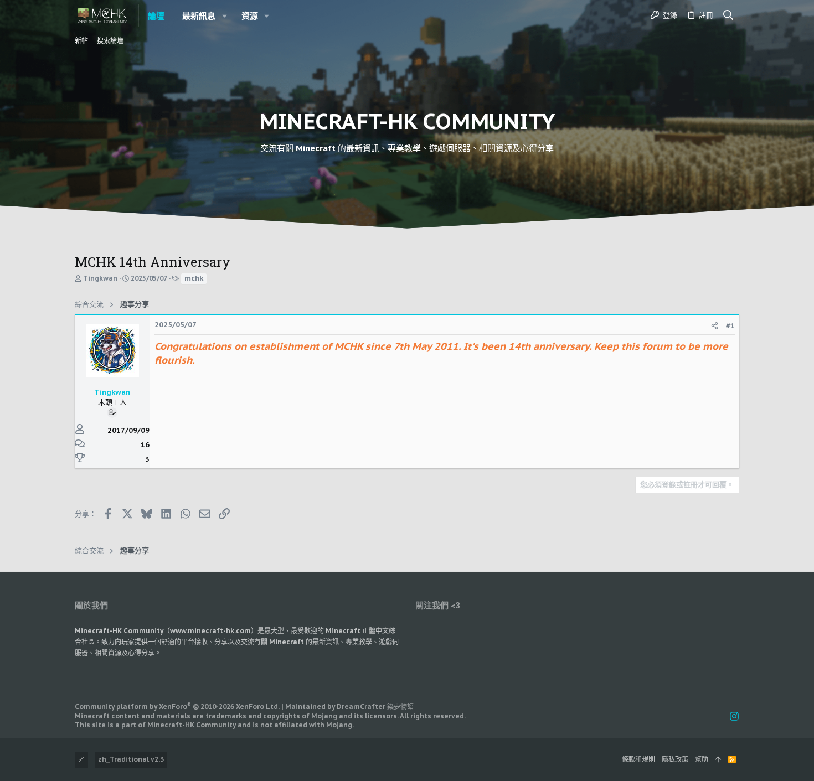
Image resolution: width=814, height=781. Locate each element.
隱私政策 (675, 759)
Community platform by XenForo (177, 706)
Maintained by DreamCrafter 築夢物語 (349, 706)
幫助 (701, 759)
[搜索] (728, 15)
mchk (193, 278)
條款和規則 (638, 759)
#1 (730, 325)
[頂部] (718, 760)
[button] (225, 16)
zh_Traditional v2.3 (131, 759)
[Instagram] (734, 716)
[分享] (714, 325)
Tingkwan (100, 278)
